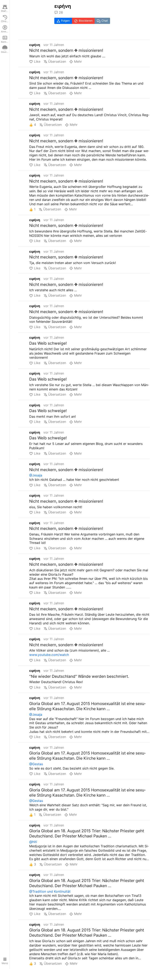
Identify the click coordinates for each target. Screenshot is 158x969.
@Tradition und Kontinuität (50, 891)
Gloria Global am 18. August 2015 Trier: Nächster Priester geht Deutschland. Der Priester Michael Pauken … (86, 833)
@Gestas (36, 764)
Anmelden (5, 31)
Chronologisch (5, 21)
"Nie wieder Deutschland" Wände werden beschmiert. (79, 676)
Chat (104, 20)
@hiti (33, 842)
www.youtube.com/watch (49, 655)
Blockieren (86, 20)
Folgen (65, 20)
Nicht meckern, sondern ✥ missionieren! (66, 50)
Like (37, 61)
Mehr (78, 61)
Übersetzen (57, 61)
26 (61, 12)
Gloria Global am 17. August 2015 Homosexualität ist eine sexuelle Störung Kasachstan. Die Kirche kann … (87, 706)
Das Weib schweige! (48, 343)
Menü (5, 963)
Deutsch (5, 52)
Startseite (5, 10)
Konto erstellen (5, 41)
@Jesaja (35, 475)
